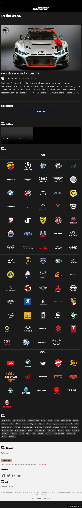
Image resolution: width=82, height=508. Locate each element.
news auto (52, 430)
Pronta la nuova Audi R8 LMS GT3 (20, 73)
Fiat (12, 424)
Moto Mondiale (40, 430)
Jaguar (42, 424)
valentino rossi (59, 433)
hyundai (34, 424)
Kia (77, 424)
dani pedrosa (66, 420)
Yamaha (12, 436)
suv (34, 433)
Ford (18, 424)
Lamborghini (7, 427)
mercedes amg (21, 430)
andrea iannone (34, 420)
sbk (28, 433)
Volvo (5, 436)
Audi (43, 420)
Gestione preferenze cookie (74, 506)
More (77, 93)
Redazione (5, 453)
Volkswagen (71, 433)
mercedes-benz (8, 430)
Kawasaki (69, 424)
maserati (48, 427)
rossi (22, 433)
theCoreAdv (42, 464)
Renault (14, 433)
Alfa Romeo (6, 420)
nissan (61, 430)
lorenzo (17, 427)
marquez (39, 427)
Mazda (57, 427)
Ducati (76, 420)
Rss (33, 498)
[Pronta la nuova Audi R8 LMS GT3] (41, 48)
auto (50, 420)
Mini (30, 430)
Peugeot (76, 430)
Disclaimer (46, 498)
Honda (25, 424)
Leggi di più (41, 111)
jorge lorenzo (58, 424)
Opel (68, 430)
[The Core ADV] (6, 462)
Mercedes (74, 427)
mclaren (64, 427)
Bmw (57, 420)
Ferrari (5, 424)
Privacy (39, 498)
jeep (49, 424)
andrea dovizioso (19, 420)
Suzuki (41, 433)
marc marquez (27, 427)
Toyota (49, 433)
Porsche (5, 433)
